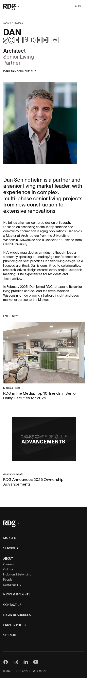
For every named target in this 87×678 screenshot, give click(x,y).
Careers (8, 564)
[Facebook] (6, 662)
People (18, 23)
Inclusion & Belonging (17, 574)
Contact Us (12, 605)
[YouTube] (36, 662)
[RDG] (16, 7)
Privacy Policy (14, 625)
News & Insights (16, 594)
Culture (8, 569)
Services (10, 548)
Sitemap (9, 635)
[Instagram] (16, 662)
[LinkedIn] (26, 662)
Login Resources (17, 615)
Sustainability (12, 584)
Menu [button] (79, 6)
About (7, 23)
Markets (10, 538)
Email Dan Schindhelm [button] (18, 71)
